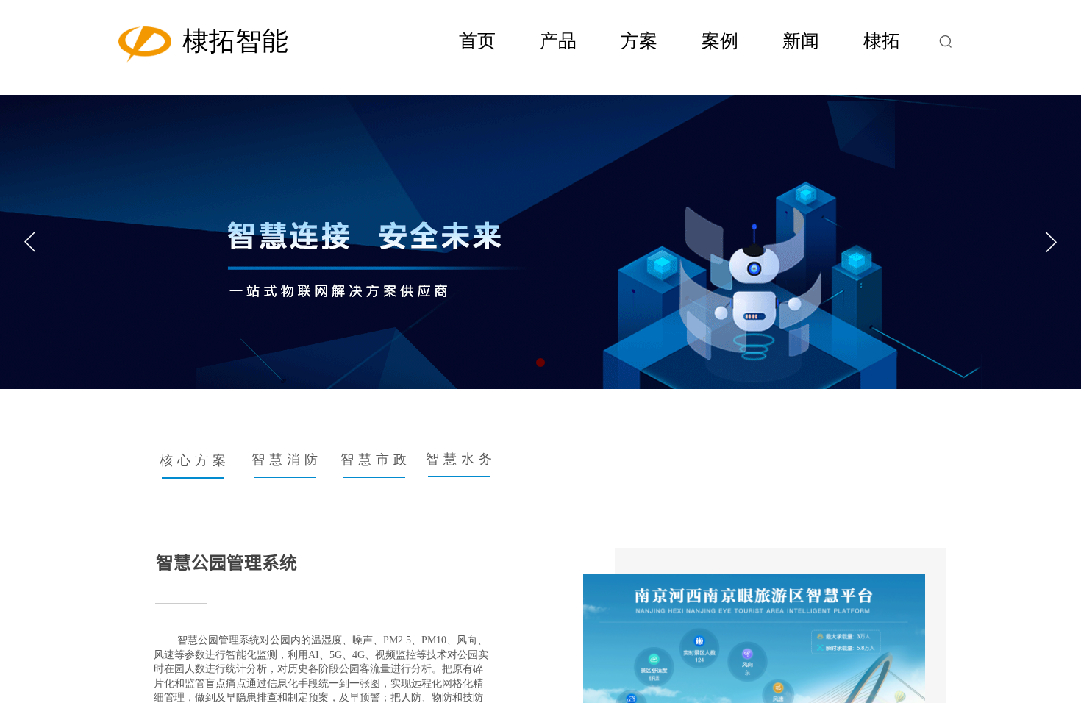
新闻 (800, 41)
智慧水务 (461, 459)
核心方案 (195, 460)
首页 (477, 41)
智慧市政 (375, 459)
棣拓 (881, 41)
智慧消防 (286, 459)
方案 (639, 41)
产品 (558, 41)
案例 (720, 41)
